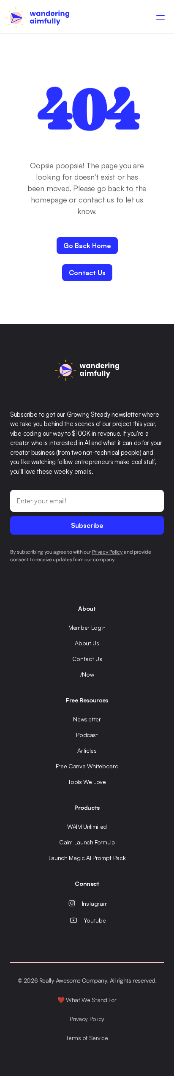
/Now (87, 674)
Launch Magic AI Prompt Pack (87, 857)
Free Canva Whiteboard (87, 766)
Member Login (87, 627)
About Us (87, 643)
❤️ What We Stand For (87, 999)
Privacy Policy (87, 1018)
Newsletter (87, 719)
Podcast (87, 734)
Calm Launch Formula (86, 842)
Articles (86, 750)
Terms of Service (87, 1037)
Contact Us (87, 658)
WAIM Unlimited (87, 826)
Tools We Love (87, 781)
